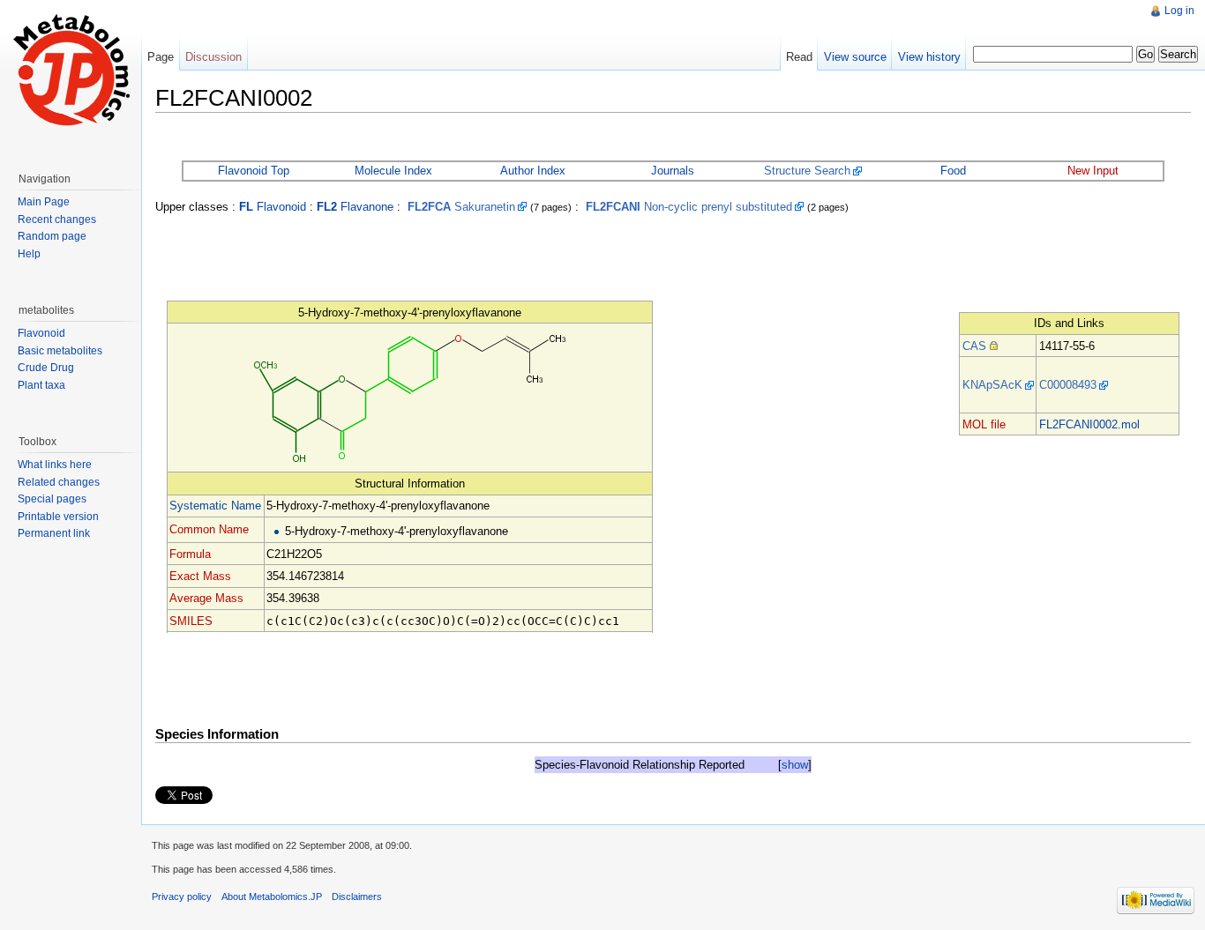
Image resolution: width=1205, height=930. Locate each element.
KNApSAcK (992, 384)
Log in (1179, 10)
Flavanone (355, 206)
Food (953, 170)
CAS (974, 346)
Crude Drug (46, 367)
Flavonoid (272, 206)
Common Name (209, 529)
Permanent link (54, 533)
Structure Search (807, 170)
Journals (672, 170)
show (795, 764)
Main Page (44, 202)
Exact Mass (200, 576)
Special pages (52, 499)
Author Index (532, 170)
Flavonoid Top (253, 170)
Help (29, 254)
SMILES (191, 621)
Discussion (213, 56)
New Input (1093, 170)
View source (855, 56)
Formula (190, 554)
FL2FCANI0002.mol (1089, 424)
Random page (52, 236)
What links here (55, 464)
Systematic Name (215, 505)
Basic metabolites (60, 351)
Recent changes (57, 219)
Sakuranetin (461, 206)
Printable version (58, 516)
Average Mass (206, 598)
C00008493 (1067, 384)
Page (160, 56)
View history (929, 56)
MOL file (984, 424)
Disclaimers (357, 896)
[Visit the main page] (70, 70)
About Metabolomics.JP (271, 896)
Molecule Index (393, 170)
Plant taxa (41, 385)
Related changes (59, 482)
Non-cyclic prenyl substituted (689, 206)
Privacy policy (182, 896)
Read (799, 56)
